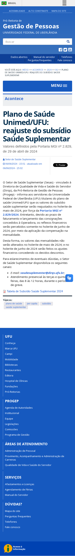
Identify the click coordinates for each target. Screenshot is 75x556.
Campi (8, 354)
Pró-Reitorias (12, 391)
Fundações (11, 386)
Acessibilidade (17, 10)
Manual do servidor (44, 57)
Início (25, 69)
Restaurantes (13, 370)
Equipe (9, 418)
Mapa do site (12, 511)
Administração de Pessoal (20, 451)
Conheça (10, 343)
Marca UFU (11, 348)
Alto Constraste (38, 10)
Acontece (37, 69)
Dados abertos (19, 57)
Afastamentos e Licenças (19, 484)
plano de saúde (14, 303)
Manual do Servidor (16, 495)
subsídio (46, 303)
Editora (9, 375)
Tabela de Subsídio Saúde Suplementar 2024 (35, 291)
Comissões (11, 429)
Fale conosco (65, 60)
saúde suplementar (16, 307)
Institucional (12, 413)
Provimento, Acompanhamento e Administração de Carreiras (34, 457)
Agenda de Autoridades (19, 407)
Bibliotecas (11, 364)
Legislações (12, 424)
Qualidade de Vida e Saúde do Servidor (28, 465)
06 (56, 69)
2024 (49, 69)
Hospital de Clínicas (16, 381)
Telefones (66, 57)
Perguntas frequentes (39, 60)
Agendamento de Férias (19, 489)
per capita (32, 303)
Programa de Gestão (17, 434)
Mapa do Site (59, 10)
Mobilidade (11, 359)
